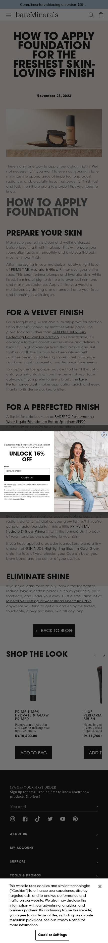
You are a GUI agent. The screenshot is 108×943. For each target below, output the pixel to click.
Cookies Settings (52, 935)
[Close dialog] (104, 434)
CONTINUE (27, 478)
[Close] (99, 886)
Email (6, 466)
